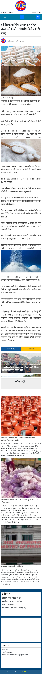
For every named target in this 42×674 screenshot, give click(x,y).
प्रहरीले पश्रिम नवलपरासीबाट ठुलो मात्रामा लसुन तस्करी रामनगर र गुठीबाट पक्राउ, (20, 501)
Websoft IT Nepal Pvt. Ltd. (26, 672)
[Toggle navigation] (5, 17)
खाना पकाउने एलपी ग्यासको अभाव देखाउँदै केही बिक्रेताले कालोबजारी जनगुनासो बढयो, (18, 439)
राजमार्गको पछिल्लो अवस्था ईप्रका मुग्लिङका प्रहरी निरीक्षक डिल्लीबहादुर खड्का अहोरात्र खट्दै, (20, 369)
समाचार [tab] (31, 349)
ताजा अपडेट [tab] (11, 349)
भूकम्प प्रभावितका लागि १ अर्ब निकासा (12, 566)
